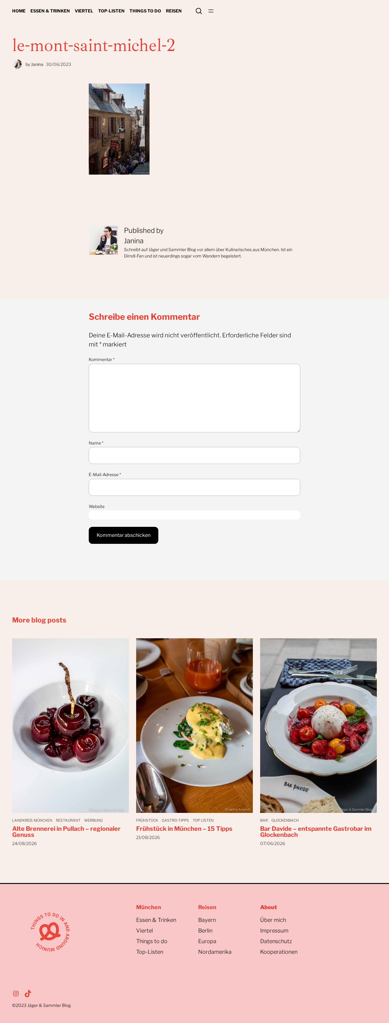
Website (97, 506)
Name (96, 442)
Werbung (93, 820)
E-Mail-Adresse (105, 474)
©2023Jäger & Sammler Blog (41, 1005)
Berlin (205, 930)
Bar (264, 820)
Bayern (207, 920)
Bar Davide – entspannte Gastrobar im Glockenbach (315, 832)
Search (199, 11)
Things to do (151, 941)
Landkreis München (32, 820)
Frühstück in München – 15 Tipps (184, 829)
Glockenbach (285, 820)
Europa (207, 941)
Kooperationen (279, 952)
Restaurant (68, 820)
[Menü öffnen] (211, 11)
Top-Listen (149, 952)
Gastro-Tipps (175, 820)
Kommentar (102, 359)
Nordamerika (215, 952)
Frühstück (147, 820)
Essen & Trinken (156, 920)
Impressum (274, 930)
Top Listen (203, 820)
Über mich (273, 920)
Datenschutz (276, 941)
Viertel (144, 930)
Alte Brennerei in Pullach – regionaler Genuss (66, 832)
